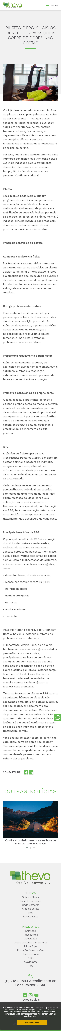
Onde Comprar (30, 904)
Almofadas (30, 938)
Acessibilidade (30, 954)
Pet (31, 965)
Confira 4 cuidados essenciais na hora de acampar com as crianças (30, 842)
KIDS (30, 957)
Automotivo (30, 961)
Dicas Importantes (30, 900)
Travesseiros (30, 934)
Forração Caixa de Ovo (30, 950)
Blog (30, 912)
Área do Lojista (30, 908)
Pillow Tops (30, 946)
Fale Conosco (30, 916)
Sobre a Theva (30, 897)
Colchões (30, 930)
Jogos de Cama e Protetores (30, 942)
